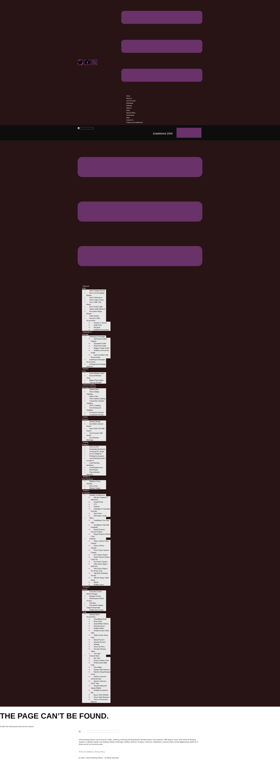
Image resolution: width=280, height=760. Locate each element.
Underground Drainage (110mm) (96, 365)
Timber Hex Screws (96, 610)
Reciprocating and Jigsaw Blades (99, 687)
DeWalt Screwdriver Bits (99, 691)
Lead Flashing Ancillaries (92, 464)
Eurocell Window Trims (93, 377)
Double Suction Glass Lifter (100, 632)
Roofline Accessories (101, 330)
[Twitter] (80, 62)
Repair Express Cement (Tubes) (98, 531)
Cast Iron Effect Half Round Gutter (99, 356)
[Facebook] (87, 62)
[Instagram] (94, 62)
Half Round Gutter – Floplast (99, 340)
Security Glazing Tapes (98, 650)
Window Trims (85, 370)
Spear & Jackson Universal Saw (98, 678)
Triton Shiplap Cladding (92, 393)
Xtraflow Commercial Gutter (100, 351)
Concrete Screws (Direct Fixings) (94, 593)
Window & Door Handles (93, 482)
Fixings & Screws (85, 588)
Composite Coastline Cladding (95, 402)
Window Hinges (95, 488)
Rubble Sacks (99, 585)
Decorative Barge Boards (94, 312)
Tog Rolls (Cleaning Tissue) (99, 574)
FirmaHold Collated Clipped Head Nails (94, 606)
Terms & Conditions (86, 752)
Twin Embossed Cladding (93, 409)
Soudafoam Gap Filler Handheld (100, 526)
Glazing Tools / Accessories (93, 616)
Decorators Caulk (100, 516)
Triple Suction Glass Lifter (99, 636)
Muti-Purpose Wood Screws (95, 599)
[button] (161, 46)
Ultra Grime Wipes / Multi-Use (99, 565)
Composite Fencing (96, 415)
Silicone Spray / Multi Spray (100, 579)
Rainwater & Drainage (87, 333)
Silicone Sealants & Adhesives (99, 498)
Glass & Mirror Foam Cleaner (100, 542)
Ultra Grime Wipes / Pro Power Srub (99, 570)
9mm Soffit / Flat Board (93, 303)
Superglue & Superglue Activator (100, 510)
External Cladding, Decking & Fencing (89, 386)
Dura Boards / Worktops (92, 439)
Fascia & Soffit (85, 287)
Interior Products (85, 418)
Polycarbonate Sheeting (93, 473)
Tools (85, 612)
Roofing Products (85, 443)
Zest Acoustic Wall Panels (94, 434)
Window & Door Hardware (87, 478)
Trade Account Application (134, 122)
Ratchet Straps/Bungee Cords (100, 673)
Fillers (91, 518)
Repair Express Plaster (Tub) (100, 535)
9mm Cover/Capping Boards (95, 294)
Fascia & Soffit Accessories (93, 319)
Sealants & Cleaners (86, 492)
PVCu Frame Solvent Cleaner (100, 551)
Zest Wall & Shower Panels (94, 425)
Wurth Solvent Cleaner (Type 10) (100, 558)
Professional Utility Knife (99, 664)
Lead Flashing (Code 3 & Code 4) (95, 459)
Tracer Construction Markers (99, 701)
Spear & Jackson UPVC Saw (98, 682)
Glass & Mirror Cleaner (97, 547)
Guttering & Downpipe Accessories (95, 361)
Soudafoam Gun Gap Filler (100, 521)
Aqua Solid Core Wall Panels (95, 430)
